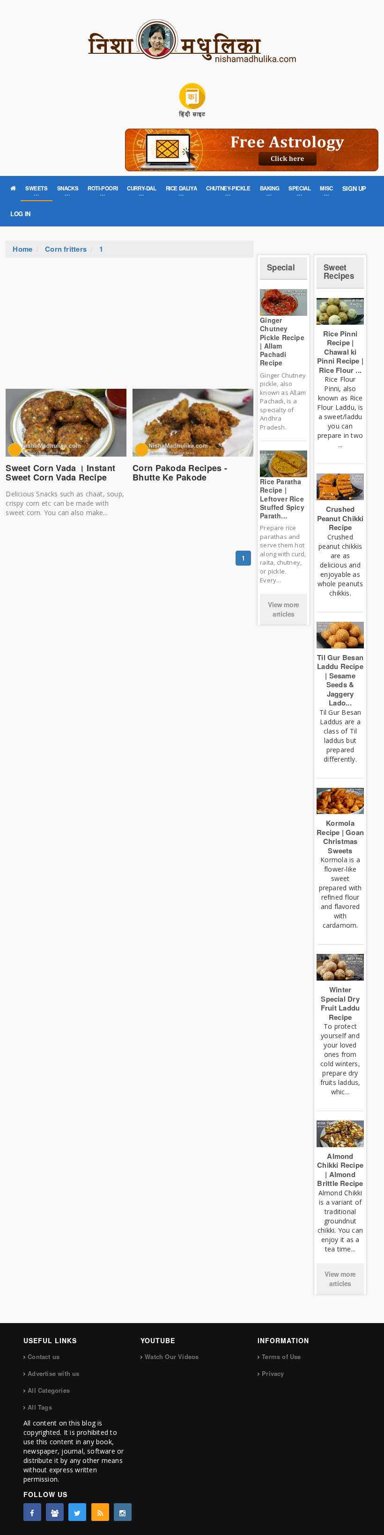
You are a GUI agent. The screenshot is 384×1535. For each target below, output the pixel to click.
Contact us (43, 1356)
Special (281, 267)
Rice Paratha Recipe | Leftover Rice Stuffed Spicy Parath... (282, 498)
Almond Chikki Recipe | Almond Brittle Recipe (340, 1170)
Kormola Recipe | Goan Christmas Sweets (340, 837)
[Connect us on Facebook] (32, 1512)
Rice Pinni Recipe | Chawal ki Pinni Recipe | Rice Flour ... (340, 351)
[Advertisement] (129, 327)
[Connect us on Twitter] (77, 1512)
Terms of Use (281, 1356)
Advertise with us (53, 1373)
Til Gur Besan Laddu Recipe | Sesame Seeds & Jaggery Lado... (340, 680)
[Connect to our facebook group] (55, 1512)
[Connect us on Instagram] (123, 1512)
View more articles (283, 609)
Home (22, 249)
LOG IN (20, 213)
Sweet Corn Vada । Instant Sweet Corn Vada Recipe (60, 472)
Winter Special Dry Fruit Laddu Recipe (340, 1003)
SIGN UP (354, 188)
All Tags (40, 1407)
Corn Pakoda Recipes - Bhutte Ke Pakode (180, 472)
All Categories (49, 1390)
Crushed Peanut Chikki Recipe (340, 518)
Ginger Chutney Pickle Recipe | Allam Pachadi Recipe (282, 341)
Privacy (273, 1373)
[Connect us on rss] (100, 1512)
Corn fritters (66, 249)
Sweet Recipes (339, 272)
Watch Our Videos (172, 1356)
